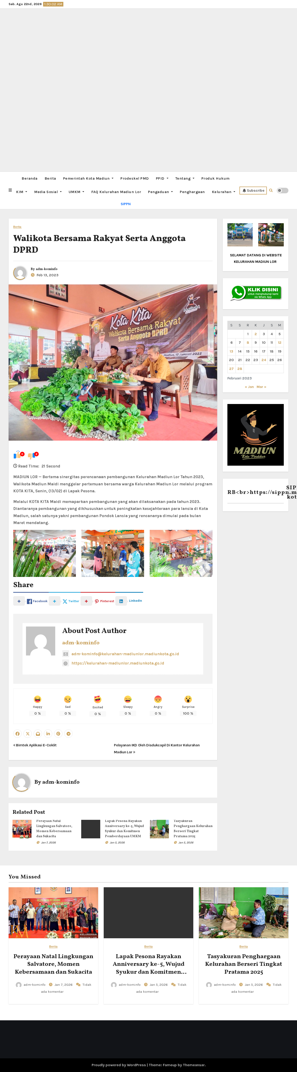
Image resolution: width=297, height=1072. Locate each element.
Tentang (183, 178)
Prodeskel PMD (134, 178)
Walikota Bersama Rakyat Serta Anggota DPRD (99, 244)
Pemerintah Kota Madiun (87, 178)
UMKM (75, 192)
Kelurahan (222, 192)
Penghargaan (192, 192)
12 (279, 342)
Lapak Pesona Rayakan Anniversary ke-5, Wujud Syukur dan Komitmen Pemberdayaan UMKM (148, 968)
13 (231, 351)
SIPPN (126, 204)
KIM (20, 192)
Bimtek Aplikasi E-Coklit (36, 745)
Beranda (30, 178)
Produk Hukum (215, 178)
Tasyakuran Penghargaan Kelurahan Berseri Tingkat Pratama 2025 (243, 964)
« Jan (249, 387)
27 (231, 368)
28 (239, 368)
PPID (161, 178)
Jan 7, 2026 (48, 842)
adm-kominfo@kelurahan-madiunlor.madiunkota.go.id (125, 654)
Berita (50, 178)
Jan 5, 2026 (117, 842)
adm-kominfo (47, 269)
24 (263, 360)
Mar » (261, 387)
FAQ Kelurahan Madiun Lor (116, 192)
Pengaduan (159, 192)
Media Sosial (46, 192)
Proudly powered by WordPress (119, 1065)
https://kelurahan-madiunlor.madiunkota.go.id (117, 663)
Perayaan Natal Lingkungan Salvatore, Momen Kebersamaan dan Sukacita (53, 964)
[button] (10, 190)
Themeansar (194, 1065)
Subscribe (256, 190)
